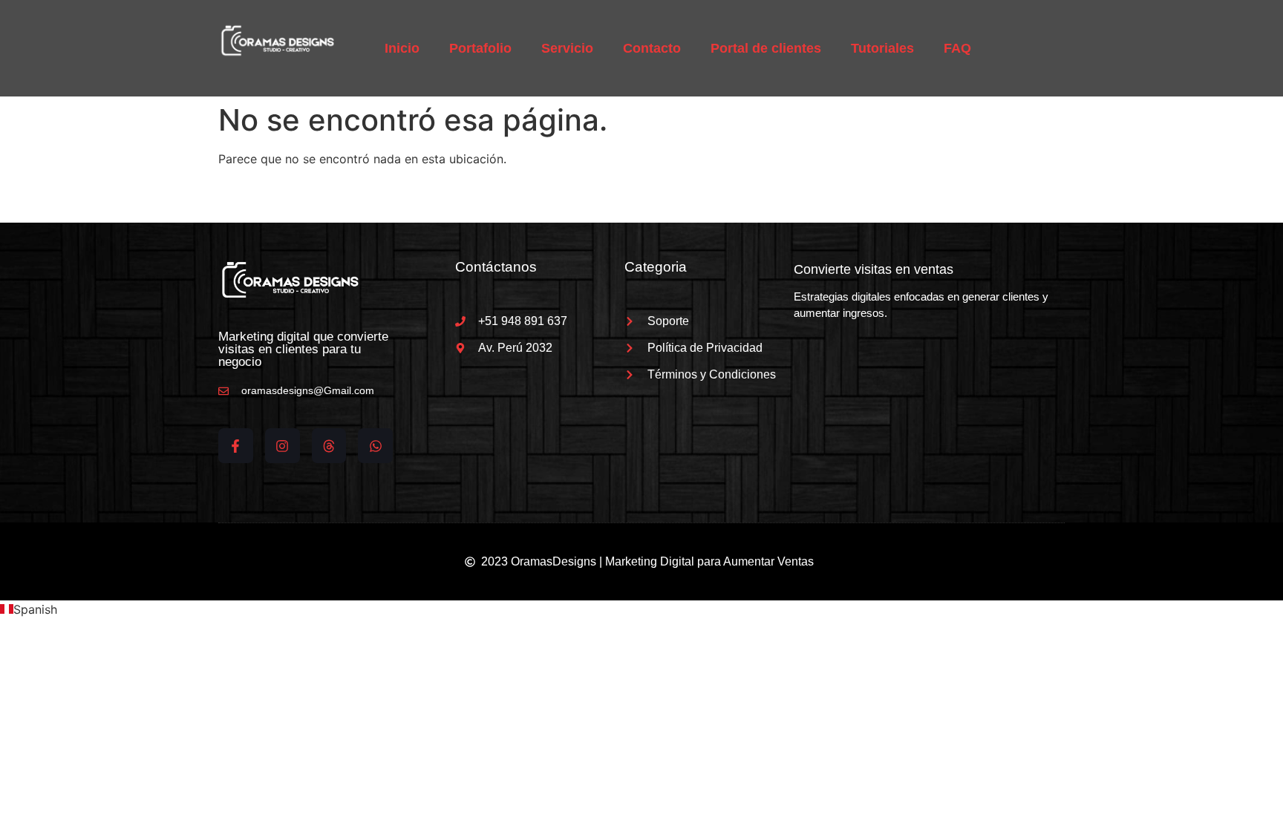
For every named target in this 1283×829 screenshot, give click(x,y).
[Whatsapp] (375, 445)
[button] (641, 609)
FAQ (957, 48)
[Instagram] (282, 445)
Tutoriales (882, 48)
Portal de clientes (766, 48)
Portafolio (480, 48)
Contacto (652, 48)
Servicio (567, 48)
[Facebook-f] (235, 445)
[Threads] (329, 445)
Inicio (402, 48)
